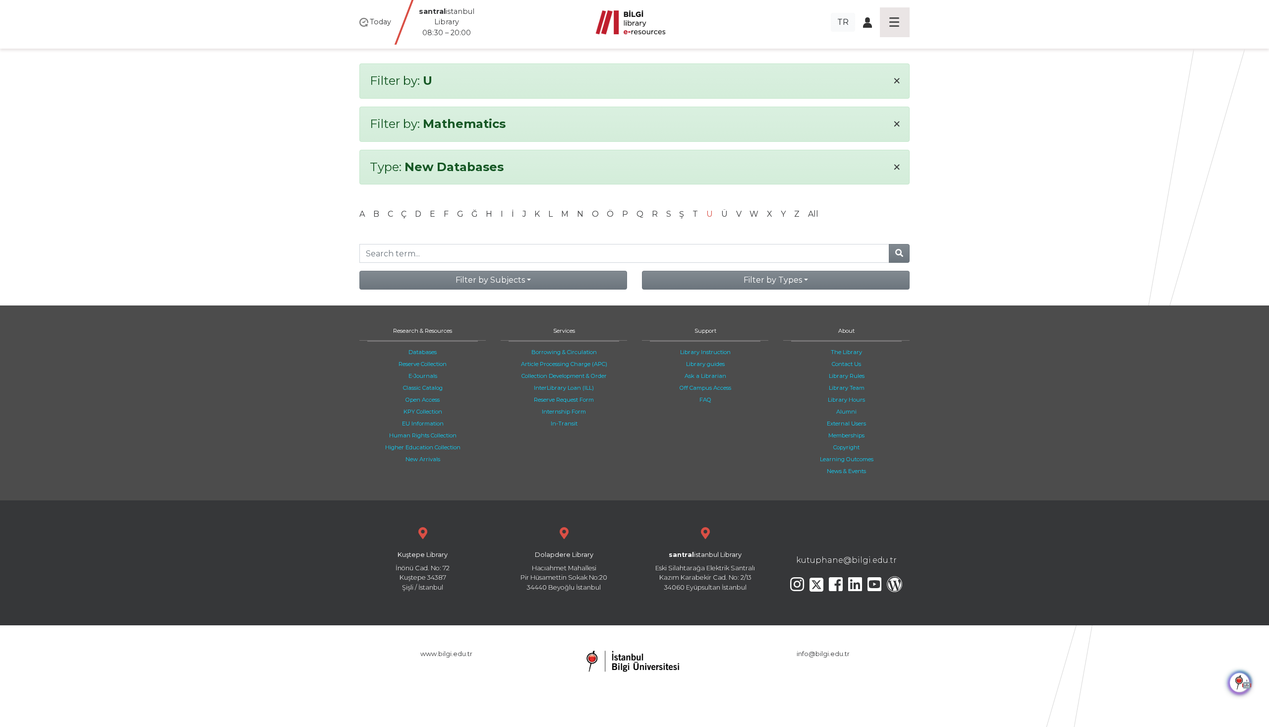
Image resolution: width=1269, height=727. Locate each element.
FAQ (705, 399)
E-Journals (422, 375)
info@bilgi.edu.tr (823, 654)
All (813, 214)
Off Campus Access (705, 387)
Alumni (846, 411)
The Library (846, 352)
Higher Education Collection (423, 447)
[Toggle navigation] (895, 22)
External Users (846, 423)
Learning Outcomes (846, 459)
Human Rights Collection (423, 435)
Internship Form (564, 411)
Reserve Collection (423, 364)
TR (843, 22)
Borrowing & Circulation (564, 352)
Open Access (422, 399)
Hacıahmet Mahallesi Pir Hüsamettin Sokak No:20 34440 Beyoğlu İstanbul (563, 571)
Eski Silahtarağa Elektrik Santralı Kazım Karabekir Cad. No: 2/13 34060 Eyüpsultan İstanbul (705, 571)
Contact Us (846, 364)
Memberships (846, 435)
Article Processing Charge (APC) (564, 364)
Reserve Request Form (564, 399)
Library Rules (847, 375)
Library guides (705, 364)
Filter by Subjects (490, 280)
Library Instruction (705, 352)
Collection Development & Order (564, 375)
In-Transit (564, 423)
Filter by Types (773, 280)
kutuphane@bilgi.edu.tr (846, 560)
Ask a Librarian (705, 375)
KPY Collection (423, 411)
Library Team (847, 387)
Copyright (846, 447)
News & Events (846, 471)
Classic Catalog (423, 387)
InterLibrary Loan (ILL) (564, 387)
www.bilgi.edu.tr (446, 654)
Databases (422, 352)
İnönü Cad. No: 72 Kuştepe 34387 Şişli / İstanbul (423, 571)
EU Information (423, 423)
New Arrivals (422, 459)
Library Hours (846, 399)
